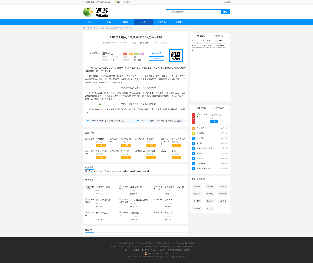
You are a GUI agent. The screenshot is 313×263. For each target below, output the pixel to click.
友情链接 (136, 250)
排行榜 (179, 22)
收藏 (228, 2)
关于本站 (127, 250)
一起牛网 (186, 250)
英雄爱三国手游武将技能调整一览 (111, 121)
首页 (90, 22)
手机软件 (125, 22)
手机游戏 (107, 22)
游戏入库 (163, 250)
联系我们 (145, 250)
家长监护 (154, 250)
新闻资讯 (143, 22)
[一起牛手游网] (95, 12)
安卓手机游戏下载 (174, 250)
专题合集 (162, 22)
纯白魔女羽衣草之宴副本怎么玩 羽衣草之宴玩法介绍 (164, 121)
